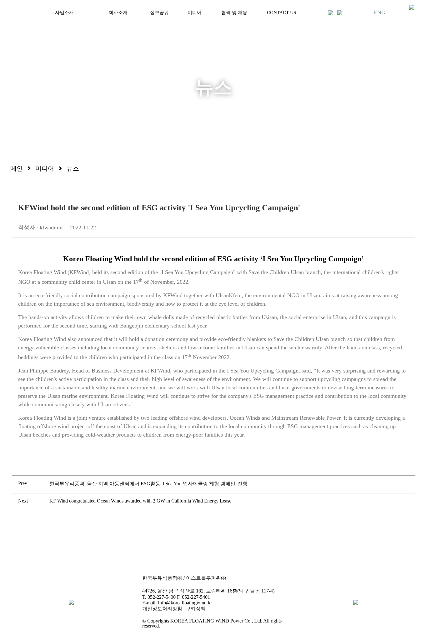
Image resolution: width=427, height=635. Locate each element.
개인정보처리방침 (162, 608)
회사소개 (118, 12)
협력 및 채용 (234, 12)
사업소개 (64, 12)
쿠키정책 (196, 608)
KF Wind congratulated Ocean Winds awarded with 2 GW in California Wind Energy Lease (140, 500)
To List (213, 538)
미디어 (195, 12)
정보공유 (159, 12)
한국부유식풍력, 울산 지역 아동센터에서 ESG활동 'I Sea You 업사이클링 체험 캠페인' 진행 (148, 483)
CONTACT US (281, 12)
